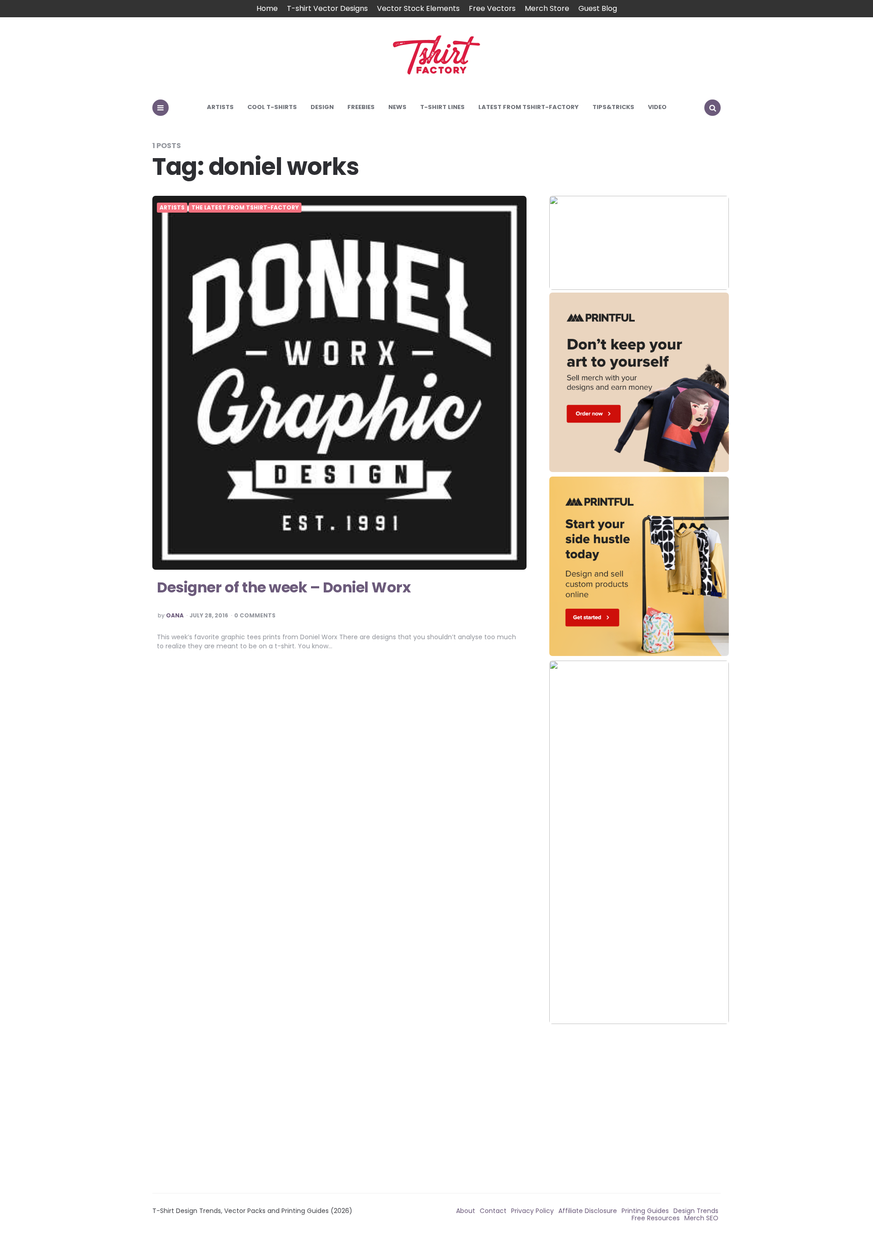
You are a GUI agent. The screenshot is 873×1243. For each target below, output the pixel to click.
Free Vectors (492, 8)
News (397, 107)
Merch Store (547, 8)
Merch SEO (701, 1218)
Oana (175, 615)
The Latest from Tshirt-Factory (245, 207)
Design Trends (695, 1210)
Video (657, 107)
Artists (220, 107)
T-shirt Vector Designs (327, 8)
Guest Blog (597, 8)
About (465, 1210)
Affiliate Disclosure (587, 1210)
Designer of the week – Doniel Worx (284, 587)
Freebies (361, 107)
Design (322, 107)
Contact (493, 1210)
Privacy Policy (532, 1210)
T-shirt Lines (442, 107)
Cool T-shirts (272, 107)
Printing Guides (645, 1210)
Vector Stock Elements (418, 8)
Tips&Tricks (613, 107)
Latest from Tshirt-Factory (528, 107)
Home (267, 8)
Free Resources (656, 1218)
